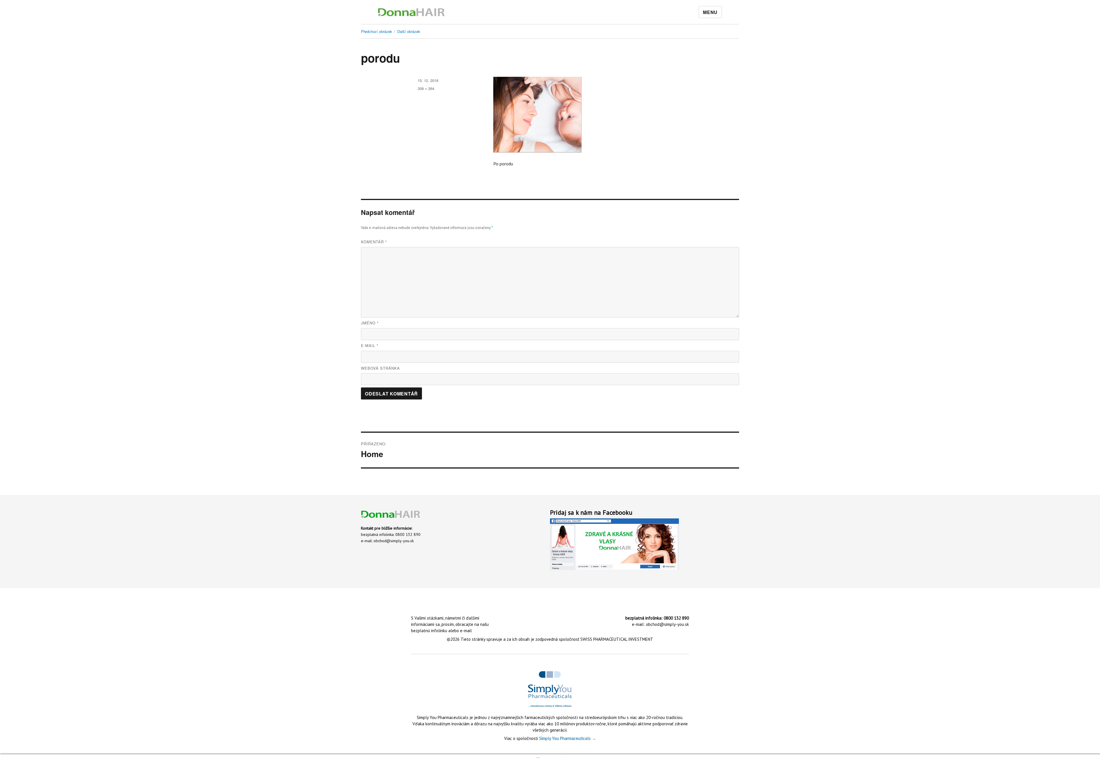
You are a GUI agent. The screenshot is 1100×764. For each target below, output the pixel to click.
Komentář (374, 241)
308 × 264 (426, 88)
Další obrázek (408, 31)
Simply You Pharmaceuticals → (567, 738)
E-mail (369, 345)
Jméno (370, 323)
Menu (710, 12)
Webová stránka (380, 368)
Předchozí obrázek (376, 31)
